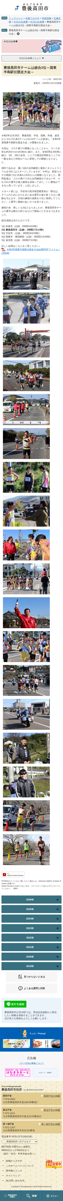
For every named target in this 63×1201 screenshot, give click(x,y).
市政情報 (46, 18)
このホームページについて (20, 1166)
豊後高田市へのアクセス (18, 1141)
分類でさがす (32, 18)
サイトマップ (13, 1175)
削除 (18, 33)
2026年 (30, 899)
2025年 (30, 909)
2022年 (30, 937)
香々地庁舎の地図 (50, 1124)
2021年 (30, 947)
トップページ (16, 18)
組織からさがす (14, 1161)
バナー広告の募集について (31, 1063)
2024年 (30, 918)
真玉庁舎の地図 (52, 1110)
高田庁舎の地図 (52, 1096)
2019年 (30, 966)
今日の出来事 (21, 22)
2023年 (30, 928)
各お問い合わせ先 (15, 1180)
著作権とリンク (14, 1170)
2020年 (30, 957)
